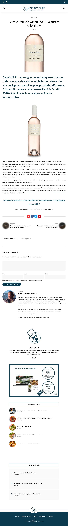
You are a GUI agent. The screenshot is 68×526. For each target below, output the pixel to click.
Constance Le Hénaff (27, 293)
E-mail (25, 274)
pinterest (6, 2)
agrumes (45, 180)
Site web (46, 274)
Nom (3, 274)
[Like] (28, 216)
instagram (3, 2)
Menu (64, 8)
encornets (6, 190)
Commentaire (5, 260)
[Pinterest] (39, 216)
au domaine (60, 200)
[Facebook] (32, 216)
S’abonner (50, 516)
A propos (17, 516)
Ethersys (36, 520)
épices (58, 190)
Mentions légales (26, 516)
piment (54, 190)
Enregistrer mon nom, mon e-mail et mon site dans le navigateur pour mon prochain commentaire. (23, 281)
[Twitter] (35, 216)
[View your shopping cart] (65, 2)
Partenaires (42, 516)
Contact (35, 516)
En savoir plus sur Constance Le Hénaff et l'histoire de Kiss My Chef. (33, 318)
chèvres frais (29, 190)
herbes (64, 190)
